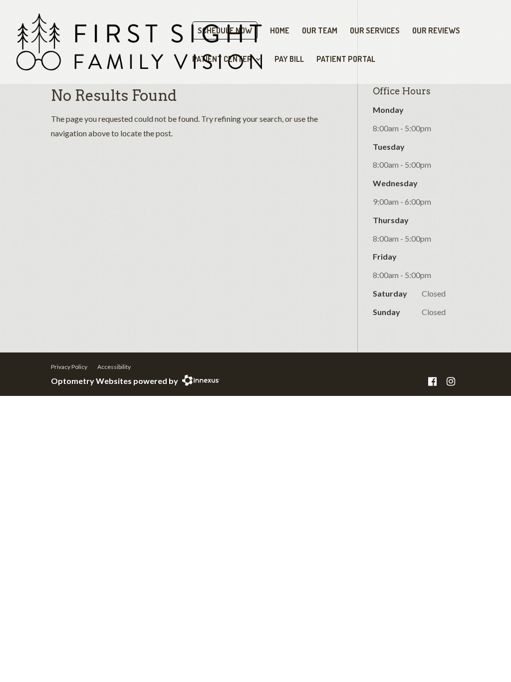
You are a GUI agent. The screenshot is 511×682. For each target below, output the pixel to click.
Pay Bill (289, 59)
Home (279, 31)
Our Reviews (436, 31)
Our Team (319, 31)
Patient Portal (345, 59)
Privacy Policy (69, 366)
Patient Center (222, 59)
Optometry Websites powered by (114, 380)
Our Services (375, 31)
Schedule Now (225, 30)
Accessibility (114, 366)
